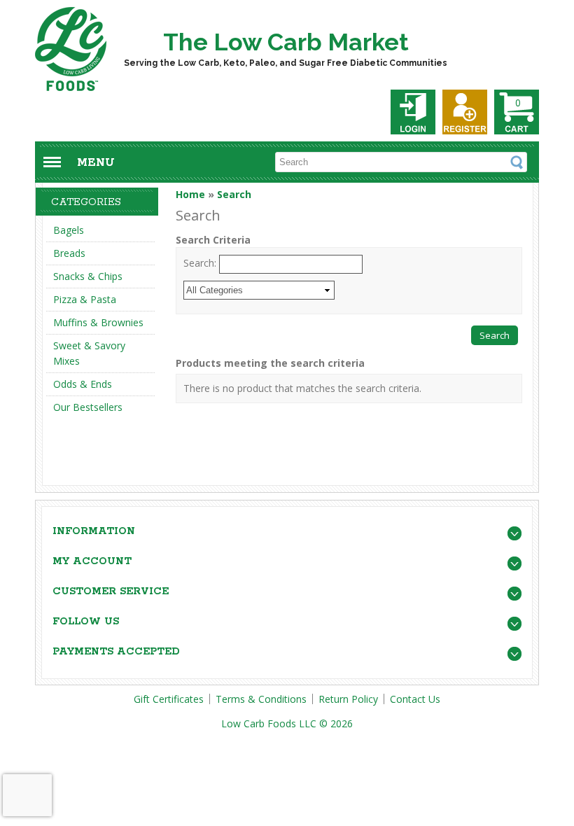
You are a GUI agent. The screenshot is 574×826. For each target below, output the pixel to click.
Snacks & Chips (87, 276)
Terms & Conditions (261, 699)
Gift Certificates (169, 699)
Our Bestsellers (87, 407)
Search (234, 194)
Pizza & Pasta (84, 299)
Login (413, 112)
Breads (69, 253)
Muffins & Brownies (98, 322)
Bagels (68, 230)
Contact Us (415, 699)
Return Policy (348, 699)
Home (190, 194)
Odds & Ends (82, 384)
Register (464, 112)
